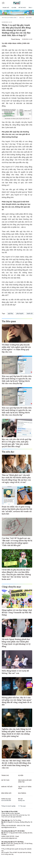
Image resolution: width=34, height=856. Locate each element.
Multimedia (22, 793)
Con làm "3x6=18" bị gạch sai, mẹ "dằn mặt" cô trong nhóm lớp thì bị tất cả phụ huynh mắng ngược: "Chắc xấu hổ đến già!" (17, 541)
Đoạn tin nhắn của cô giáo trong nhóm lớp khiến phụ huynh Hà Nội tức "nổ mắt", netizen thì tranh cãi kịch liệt (17, 510)
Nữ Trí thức (22, 7)
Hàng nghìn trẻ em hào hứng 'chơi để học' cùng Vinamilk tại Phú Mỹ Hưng (17, 612)
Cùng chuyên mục (11, 586)
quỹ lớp (10, 313)
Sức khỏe (29, 17)
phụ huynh (20, 313)
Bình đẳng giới (6, 793)
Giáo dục (22, 17)
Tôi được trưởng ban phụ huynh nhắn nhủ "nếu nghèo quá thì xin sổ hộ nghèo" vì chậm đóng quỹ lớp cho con (16, 348)
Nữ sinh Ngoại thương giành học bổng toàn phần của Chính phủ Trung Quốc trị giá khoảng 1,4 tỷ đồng (16, 642)
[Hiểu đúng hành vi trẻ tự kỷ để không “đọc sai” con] (17, 659)
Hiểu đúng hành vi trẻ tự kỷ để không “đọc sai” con (15, 672)
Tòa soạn (23, 806)
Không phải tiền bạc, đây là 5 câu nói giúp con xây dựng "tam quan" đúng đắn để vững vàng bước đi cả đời (17, 701)
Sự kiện (14, 7)
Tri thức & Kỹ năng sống (9, 17)
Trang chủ (5, 7)
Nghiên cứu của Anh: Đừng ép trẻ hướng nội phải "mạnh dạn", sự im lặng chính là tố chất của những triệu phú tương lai (16, 732)
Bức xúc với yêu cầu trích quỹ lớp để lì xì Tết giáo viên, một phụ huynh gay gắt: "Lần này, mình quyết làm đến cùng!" (16, 443)
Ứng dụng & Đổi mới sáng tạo (25, 781)
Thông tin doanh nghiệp (8, 806)
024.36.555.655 (6, 800)
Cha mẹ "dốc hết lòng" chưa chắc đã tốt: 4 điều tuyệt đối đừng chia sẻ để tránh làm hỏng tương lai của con (16, 764)
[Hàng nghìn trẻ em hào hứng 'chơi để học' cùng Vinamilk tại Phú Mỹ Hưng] (17, 599)
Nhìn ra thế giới (6, 786)
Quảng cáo (21, 800)
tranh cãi (29, 313)
